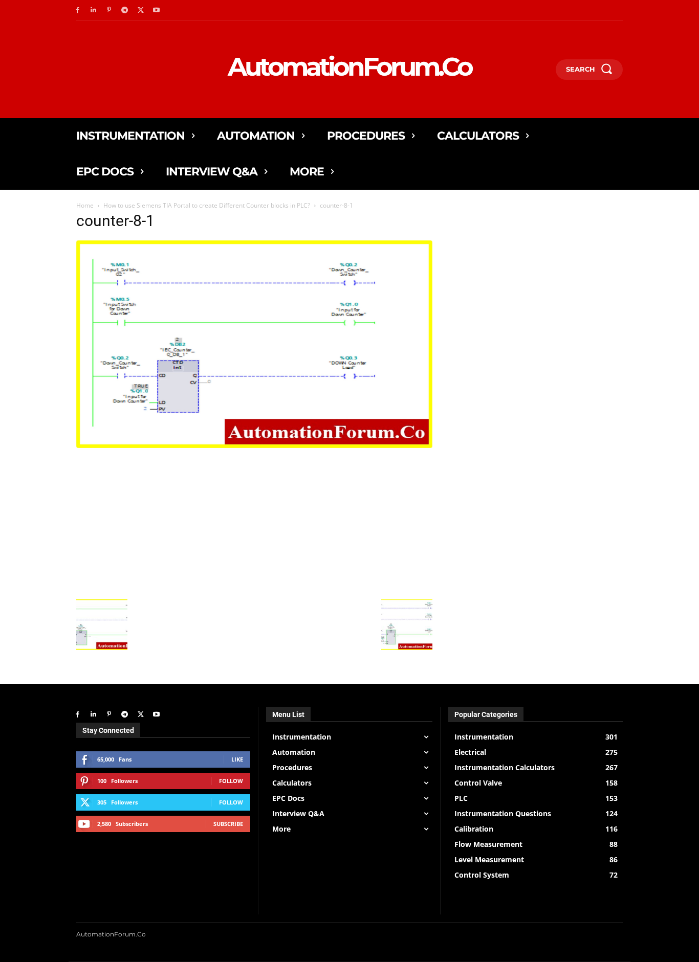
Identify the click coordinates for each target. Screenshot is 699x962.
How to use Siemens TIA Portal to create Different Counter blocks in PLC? (206, 205)
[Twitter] (140, 10)
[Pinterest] (109, 10)
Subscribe (228, 823)
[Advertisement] (254, 522)
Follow (231, 781)
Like (237, 759)
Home (85, 205)
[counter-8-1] (254, 445)
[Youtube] (156, 10)
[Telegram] (124, 10)
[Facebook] (77, 10)
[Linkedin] (93, 10)
